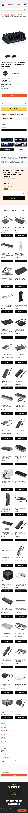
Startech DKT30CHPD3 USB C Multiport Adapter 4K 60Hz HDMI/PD (21, 508)
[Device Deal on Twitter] (12, 787)
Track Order (3, 727)
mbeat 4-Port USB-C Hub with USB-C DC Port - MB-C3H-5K (7, 381)
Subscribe (14, 775)
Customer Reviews (4, 741)
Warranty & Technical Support (6, 730)
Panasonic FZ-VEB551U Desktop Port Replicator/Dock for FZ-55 (7, 330)
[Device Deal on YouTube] (14, 787)
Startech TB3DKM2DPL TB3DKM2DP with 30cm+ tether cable (20, 356)
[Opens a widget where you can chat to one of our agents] (22, 810)
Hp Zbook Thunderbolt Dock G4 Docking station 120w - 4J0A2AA (7, 584)
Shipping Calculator (8, 118)
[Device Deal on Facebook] (9, 787)
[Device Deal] (13, 4)
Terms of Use (3, 751)
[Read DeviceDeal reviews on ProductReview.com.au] (14, 793)
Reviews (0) (21, 152)
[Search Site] (24, 9)
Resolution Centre (4, 728)
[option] (14, 37)
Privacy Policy (3, 753)
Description (7, 149)
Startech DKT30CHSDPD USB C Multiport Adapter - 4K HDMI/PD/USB (20, 229)
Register (16, 1)
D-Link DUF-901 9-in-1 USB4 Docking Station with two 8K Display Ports (7, 559)
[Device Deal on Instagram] (16, 787)
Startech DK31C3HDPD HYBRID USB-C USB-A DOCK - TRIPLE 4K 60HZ (20, 406)
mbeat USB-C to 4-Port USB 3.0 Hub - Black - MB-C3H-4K (20, 533)
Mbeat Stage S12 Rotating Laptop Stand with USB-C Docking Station (7, 280)
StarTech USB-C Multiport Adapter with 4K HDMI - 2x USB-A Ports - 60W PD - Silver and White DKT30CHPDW (20, 586)
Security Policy (4, 754)
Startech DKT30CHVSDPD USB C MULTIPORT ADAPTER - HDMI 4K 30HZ (7, 356)
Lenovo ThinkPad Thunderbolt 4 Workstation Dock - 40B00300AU (7, 609)
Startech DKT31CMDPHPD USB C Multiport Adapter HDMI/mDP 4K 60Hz (20, 660)
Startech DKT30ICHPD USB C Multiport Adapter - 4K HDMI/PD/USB (20, 483)
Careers (2, 743)
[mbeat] (5, 73)
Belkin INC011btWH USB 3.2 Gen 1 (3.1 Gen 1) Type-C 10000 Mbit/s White (21, 686)
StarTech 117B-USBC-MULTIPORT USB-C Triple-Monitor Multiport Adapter (7, 305)
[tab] (14, 118)
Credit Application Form (5, 731)
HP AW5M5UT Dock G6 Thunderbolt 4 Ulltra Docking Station (7, 711)
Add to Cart (14, 108)
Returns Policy (4, 748)
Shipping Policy (4, 750)
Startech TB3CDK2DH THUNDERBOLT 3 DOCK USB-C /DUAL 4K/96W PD (7, 406)
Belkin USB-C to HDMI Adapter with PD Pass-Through (19, 330)
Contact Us (3, 738)
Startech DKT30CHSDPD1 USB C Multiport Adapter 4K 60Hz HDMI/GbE (20, 635)
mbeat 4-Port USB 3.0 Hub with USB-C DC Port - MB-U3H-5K (20, 432)
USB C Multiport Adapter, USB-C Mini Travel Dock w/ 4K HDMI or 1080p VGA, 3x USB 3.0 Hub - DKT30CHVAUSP (7, 433)
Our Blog (2, 740)
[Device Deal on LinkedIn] (19, 787)
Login (12, 1)
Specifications (7, 152)
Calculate (14, 129)
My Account (3, 725)
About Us (3, 737)
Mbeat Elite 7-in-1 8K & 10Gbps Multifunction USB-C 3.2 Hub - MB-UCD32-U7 (21, 559)
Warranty (21, 149)
